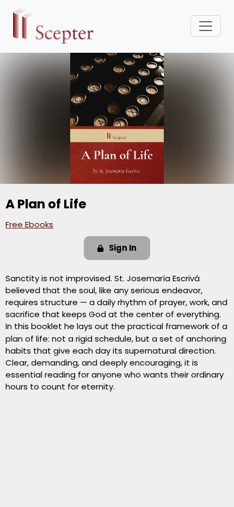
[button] (117, 248)
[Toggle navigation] (205, 26)
